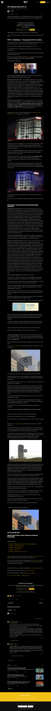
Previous (11, 602)
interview (28, 57)
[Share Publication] (39, 2)
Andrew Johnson (31, 573)
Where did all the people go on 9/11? (15, 675)
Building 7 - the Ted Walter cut (15, 548)
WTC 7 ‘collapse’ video (16, 346)
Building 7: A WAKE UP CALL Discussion (18, 551)
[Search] (37, 2)
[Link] (6, 40)
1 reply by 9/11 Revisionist (15, 640)
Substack (20, 708)
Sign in (48, 2)
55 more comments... (10, 660)
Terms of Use (30, 591)
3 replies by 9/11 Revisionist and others (17, 655)
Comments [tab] (10, 610)
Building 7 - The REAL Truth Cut (16, 546)
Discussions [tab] (15, 665)
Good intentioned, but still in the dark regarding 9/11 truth (17, 683)
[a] (25, 360)
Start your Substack (22, 706)
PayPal (8, 558)
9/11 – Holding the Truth (24, 575)
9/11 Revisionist (12, 10)
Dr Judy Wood (39, 568)
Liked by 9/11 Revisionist (14, 622)
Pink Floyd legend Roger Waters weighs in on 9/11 (18, 681)
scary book (32, 568)
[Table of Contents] (1, 355)
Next (40, 602)
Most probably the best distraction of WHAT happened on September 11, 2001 (20, 669)
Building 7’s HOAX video (14, 549)
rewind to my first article (35, 560)
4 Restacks (19, 595)
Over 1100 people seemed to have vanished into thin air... (17, 676)
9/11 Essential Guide (29, 570)
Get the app (30, 706)
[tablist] (11, 610)
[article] (25, 670)
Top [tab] (8, 665)
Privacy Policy (33, 592)
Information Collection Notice (25, 592)
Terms (28, 703)
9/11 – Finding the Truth (12, 575)
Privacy (25, 703)
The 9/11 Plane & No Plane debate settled (16, 668)
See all (9, 688)
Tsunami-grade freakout (14, 621)
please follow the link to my (38, 556)
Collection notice (32, 703)
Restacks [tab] (14, 610)
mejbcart (11, 643)
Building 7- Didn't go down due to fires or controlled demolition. (23, 544)
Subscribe (43, 2)
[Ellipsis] (43, 621)
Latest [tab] (11, 665)
